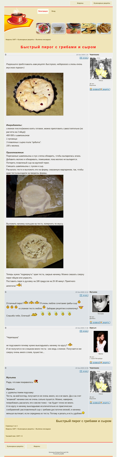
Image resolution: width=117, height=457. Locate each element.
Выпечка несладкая (43, 40)
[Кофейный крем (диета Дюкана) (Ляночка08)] (58, 33)
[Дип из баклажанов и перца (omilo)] (73, 33)
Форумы (80, 3)
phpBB (62, 454)
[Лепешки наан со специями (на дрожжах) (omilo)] (88, 33)
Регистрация (43, 11)
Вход (53, 11)
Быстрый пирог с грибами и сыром (58, 47)
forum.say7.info (64, 452)
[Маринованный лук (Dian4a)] (103, 33)
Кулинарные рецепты (102, 3)
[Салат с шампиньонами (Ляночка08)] (43, 33)
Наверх (103, 452)
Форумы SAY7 (11, 40)
